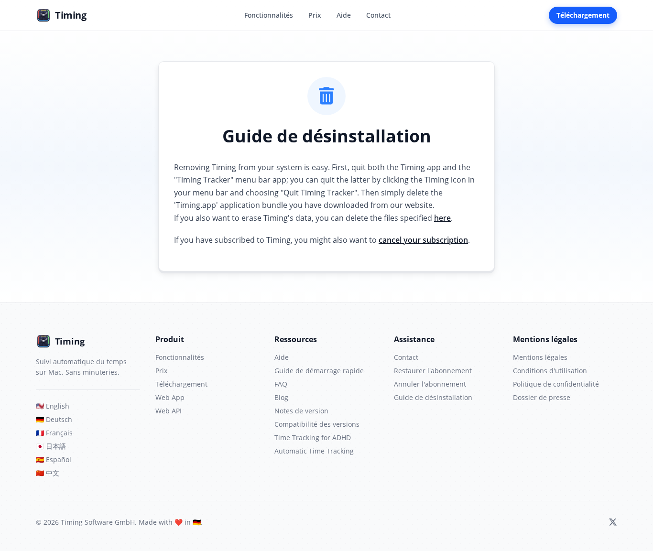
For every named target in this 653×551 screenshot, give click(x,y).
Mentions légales (540, 357)
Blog (281, 397)
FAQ (280, 384)
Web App (170, 397)
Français (54, 432)
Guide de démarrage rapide (319, 370)
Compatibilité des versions (316, 424)
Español (53, 459)
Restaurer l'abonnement (433, 370)
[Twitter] (613, 522)
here (442, 218)
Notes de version (301, 410)
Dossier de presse (541, 397)
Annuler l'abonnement (430, 384)
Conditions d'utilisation (550, 370)
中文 (47, 472)
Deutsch (54, 419)
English (52, 406)
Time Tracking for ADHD (312, 437)
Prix (314, 15)
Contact (378, 15)
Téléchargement (582, 15)
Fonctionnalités (268, 15)
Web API (168, 410)
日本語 (51, 446)
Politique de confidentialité (556, 384)
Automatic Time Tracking (314, 450)
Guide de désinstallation (433, 397)
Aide (344, 15)
